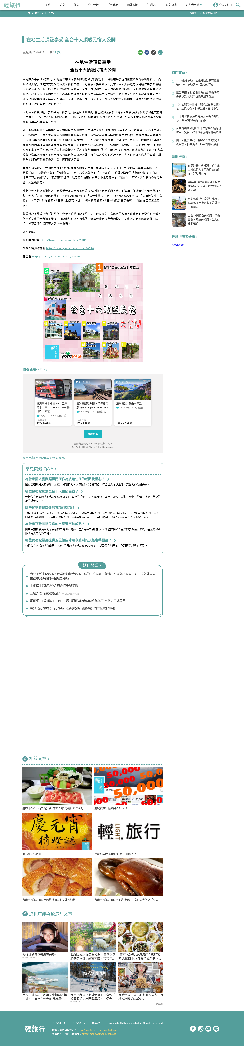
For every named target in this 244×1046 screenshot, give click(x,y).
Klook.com (178, 244)
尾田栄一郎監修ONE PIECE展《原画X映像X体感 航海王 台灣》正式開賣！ (79, 601)
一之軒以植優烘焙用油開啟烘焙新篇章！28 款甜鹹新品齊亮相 (197, 118)
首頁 (27, 13)
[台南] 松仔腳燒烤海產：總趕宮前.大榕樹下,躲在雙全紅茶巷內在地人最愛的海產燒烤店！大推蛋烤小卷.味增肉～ (140, 957)
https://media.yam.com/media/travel (97, 1030)
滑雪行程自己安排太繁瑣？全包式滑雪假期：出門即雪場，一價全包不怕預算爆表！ (92, 997)
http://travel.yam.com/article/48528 (70, 248)
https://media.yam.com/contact (99, 1034)
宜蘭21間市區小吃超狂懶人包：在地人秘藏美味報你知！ (140, 997)
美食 (62, 4)
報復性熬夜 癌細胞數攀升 (39, 954)
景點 (47, 4)
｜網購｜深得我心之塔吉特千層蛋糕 (54, 585)
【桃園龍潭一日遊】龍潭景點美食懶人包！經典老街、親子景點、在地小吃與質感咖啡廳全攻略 (198, 107)
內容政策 (97, 1023)
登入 (221, 5)
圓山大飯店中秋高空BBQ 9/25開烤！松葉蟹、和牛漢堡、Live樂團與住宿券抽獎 (198, 142)
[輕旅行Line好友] (216, 1029)
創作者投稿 (58, 1023)
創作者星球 (192, 4)
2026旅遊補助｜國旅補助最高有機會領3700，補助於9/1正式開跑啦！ (197, 82)
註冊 (229, 5)
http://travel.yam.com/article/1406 (64, 240)
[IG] (201, 1029)
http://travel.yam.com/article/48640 (56, 256)
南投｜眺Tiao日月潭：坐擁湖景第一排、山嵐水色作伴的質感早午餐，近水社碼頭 (44, 997)
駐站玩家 (171, 4)
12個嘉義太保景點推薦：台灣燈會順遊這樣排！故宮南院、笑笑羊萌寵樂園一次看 (93, 957)
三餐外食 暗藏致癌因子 (45, 593)
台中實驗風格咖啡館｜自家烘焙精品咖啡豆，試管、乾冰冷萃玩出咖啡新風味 (198, 130)
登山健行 (93, 4)
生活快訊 (152, 4)
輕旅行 (12, 5)
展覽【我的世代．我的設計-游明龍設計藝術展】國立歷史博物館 (72, 608)
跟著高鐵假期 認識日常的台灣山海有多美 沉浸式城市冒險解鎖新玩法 (197, 94)
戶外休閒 (113, 4)
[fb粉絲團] (193, 1029)
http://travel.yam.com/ (50, 458)
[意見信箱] (208, 1029)
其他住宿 (50, 13)
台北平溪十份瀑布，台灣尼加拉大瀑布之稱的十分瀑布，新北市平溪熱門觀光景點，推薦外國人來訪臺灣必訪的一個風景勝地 (93, 576)
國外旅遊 (132, 4)
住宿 (76, 4)
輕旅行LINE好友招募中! (203, 13)
